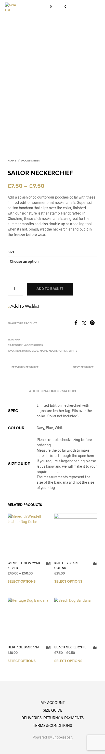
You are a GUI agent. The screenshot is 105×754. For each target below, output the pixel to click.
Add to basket (49, 289)
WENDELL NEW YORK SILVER (24, 565)
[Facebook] (77, 323)
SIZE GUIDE (52, 710)
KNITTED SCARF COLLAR (66, 565)
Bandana (23, 351)
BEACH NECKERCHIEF (71, 647)
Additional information (52, 391)
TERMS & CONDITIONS (52, 725)
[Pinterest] (93, 323)
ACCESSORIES (30, 160)
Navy (43, 351)
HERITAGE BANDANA (23, 647)
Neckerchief (58, 351)
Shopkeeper (62, 737)
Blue (35, 351)
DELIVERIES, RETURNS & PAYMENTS (52, 717)
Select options (22, 581)
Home (12, 160)
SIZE (11, 252)
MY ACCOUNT (53, 702)
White (73, 351)
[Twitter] (86, 323)
